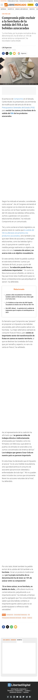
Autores (25, 692)
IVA (12, 113)
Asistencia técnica (15, 692)
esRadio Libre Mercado (21, 9)
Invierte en (11, 9)
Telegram (27, 697)
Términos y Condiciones (15, 691)
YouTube (17, 697)
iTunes (30, 697)
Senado (24, 618)
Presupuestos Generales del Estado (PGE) (18, 108)
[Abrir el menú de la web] (2, 5)
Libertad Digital (19, 685)
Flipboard (23, 697)
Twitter (11, 697)
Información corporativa (18, 689)
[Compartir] (3, 53)
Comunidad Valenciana (20, 614)
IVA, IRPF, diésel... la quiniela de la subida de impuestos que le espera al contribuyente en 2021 (20, 310)
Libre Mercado (6, 14)
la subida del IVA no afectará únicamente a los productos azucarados (18, 233)
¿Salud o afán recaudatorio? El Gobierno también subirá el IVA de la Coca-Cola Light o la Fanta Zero (19, 297)
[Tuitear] (7, 53)
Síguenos (23, 53)
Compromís (18, 99)
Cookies (27, 691)
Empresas (3, 9)
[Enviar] (10, 53)
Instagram (14, 697)
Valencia (29, 618)
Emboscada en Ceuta (13, 1)
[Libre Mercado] (15, 4)
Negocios (32, 9)
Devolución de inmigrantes (26, 1)
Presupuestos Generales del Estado (11, 618)
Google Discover (20, 697)
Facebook (8, 697)
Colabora (30, 5)
